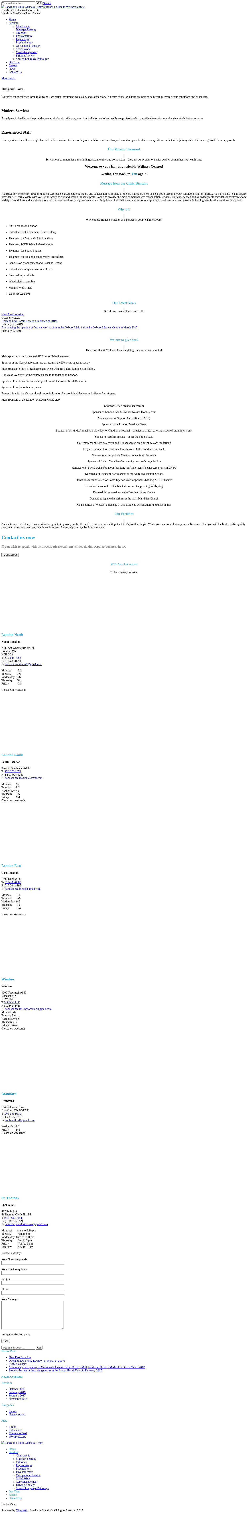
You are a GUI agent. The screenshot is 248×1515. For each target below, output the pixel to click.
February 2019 (17, 1392)
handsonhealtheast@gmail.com (22, 888)
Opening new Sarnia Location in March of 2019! (29, 320)
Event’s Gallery (18, 1363)
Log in (12, 1426)
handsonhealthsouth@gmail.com (23, 777)
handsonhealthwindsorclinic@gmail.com (28, 1008)
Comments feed (18, 1433)
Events (13, 1411)
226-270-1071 (13, 771)
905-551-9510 (13, 1113)
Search (47, 3)
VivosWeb (22, 1510)
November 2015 (18, 1398)
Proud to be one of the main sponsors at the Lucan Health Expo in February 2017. (56, 1370)
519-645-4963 (13, 657)
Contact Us (11, 554)
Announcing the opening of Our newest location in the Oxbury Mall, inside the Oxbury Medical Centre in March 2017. (69, 327)
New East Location (12, 314)
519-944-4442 (12, 1002)
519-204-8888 (13, 882)
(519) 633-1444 (13, 1217)
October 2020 (17, 1388)
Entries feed (15, 1430)
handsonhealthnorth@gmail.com (23, 664)
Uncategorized (17, 1414)
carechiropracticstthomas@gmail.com (26, 1224)
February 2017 (17, 1395)
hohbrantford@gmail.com (19, 1120)
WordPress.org (17, 1436)
